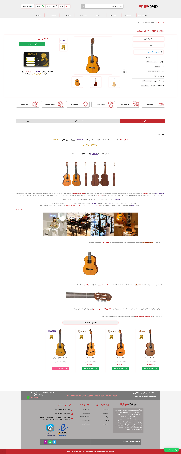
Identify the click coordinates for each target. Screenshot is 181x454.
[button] (155, 52)
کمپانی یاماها (19, 209)
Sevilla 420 (90, 358)
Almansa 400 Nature (150, 358)
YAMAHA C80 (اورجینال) (60, 358)
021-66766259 (27, 6)
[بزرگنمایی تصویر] (124, 72)
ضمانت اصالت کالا (100, 104)
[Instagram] (46, 442)
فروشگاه (158, 22)
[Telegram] (54, 442)
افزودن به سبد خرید (32, 44)
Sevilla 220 (120, 358)
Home (164, 22)
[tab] (142, 121)
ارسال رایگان (150, 104)
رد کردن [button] (3, 451)
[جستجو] (83, 6)
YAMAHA (145, 193)
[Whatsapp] (50, 442)
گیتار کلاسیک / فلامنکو (150, 362)
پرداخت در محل (124, 104)
